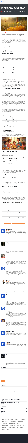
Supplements (4, 32)
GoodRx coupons (19, 423)
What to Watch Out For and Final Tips (7, 51)
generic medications (20, 421)
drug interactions (17, 419)
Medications (14, 411)
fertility (17, 427)
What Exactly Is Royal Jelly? (6, 47)
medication (3, 429)
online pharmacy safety (5, 421)
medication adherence (13, 421)
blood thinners (22, 425)
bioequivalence (4, 427)
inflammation (8, 429)
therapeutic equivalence (12, 423)
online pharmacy (4, 419)
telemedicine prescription (11, 427)
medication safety (10, 419)
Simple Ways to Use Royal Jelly (7, 50)
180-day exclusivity (12, 425)
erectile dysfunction (22, 427)
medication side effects (5, 425)
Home (2, 11)
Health (14, 408)
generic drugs (23, 419)
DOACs (18, 425)
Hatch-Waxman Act (4, 423)
